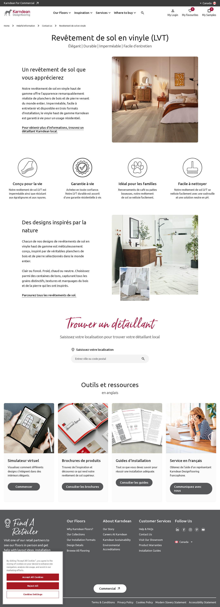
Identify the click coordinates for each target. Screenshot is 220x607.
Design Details (75, 545)
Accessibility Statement (202, 602)
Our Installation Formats (81, 539)
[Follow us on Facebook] (184, 529)
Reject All (32, 586)
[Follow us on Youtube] (203, 529)
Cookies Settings (32, 594)
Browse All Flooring (78, 550)
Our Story (108, 529)
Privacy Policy (125, 602)
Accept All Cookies (32, 577)
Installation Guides (150, 550)
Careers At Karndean (115, 534)
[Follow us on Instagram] (190, 529)
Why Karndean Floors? (80, 529)
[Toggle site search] (142, 13)
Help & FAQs (146, 529)
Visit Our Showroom (151, 539)
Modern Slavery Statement (170, 602)
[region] (33, 577)
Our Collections (76, 534)
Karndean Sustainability (117, 539)
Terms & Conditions (103, 602)
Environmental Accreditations (111, 547)
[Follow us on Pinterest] (196, 529)
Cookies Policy (144, 602)
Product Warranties (150, 545)
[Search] (143, 359)
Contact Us (145, 534)
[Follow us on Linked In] (177, 529)
